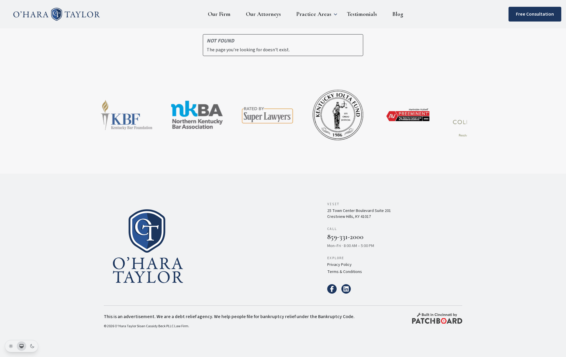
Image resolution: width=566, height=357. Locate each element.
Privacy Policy (339, 265)
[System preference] (21, 346)
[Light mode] (11, 346)
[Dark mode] (32, 346)
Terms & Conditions (344, 272)
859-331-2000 (345, 237)
